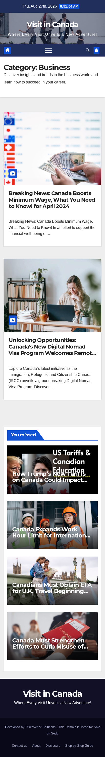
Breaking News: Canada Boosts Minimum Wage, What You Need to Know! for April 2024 (52, 200)
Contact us (19, 745)
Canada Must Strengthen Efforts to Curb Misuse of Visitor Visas (48, 646)
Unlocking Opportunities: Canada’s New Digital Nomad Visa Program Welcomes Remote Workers (52, 350)
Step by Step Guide (79, 745)
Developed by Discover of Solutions (31, 727)
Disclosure (52, 745)
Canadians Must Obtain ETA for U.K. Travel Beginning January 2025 (52, 591)
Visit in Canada (52, 24)
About (36, 745)
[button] (88, 50)
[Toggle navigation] (48, 50)
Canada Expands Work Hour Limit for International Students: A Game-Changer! (52, 535)
